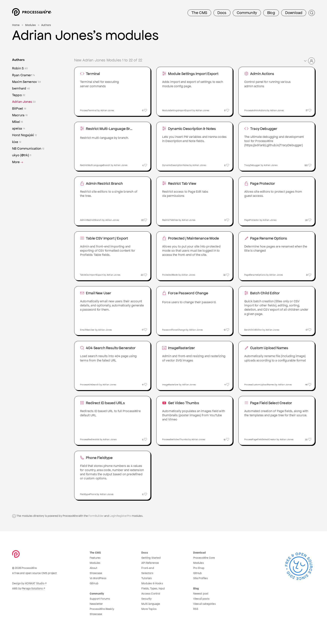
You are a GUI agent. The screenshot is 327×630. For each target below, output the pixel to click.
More (16, 162)
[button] (309, 60)
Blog (271, 12)
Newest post (201, 593)
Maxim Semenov (26, 82)
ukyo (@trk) (21, 155)
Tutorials (146, 578)
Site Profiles (200, 578)
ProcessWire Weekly (102, 609)
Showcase (96, 573)
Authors (46, 25)
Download (293, 12)
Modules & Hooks (152, 583)
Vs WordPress (98, 578)
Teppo (18, 95)
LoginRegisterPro (120, 516)
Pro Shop (198, 568)
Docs (222, 12)
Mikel (17, 122)
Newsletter (96, 604)
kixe (16, 142)
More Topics (148, 609)
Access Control (150, 593)
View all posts (201, 598)
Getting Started (150, 557)
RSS (195, 609)
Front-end (147, 568)
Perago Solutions (32, 588)
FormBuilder (96, 516)
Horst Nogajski (24, 135)
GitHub (94, 583)
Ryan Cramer (23, 75)
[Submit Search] (311, 13)
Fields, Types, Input (153, 588)
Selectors (147, 573)
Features (95, 557)
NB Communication (28, 148)
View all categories (204, 604)
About (93, 568)
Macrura (20, 115)
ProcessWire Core (204, 557)
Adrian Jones (24, 102)
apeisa (18, 128)
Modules (30, 25)
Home (16, 25)
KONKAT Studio (34, 583)
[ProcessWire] (31, 13)
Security (146, 598)
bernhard (21, 88)
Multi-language (150, 604)
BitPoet (19, 108)
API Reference (150, 563)
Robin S (20, 68)
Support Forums (100, 598)
